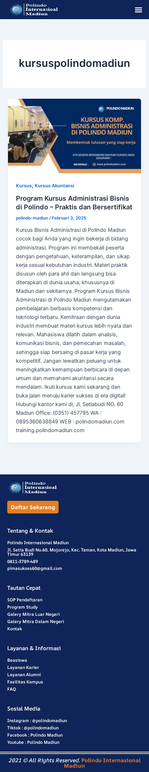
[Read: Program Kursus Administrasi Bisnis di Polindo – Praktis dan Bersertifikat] (74, 136)
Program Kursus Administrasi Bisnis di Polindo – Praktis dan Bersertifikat (74, 202)
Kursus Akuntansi (54, 185)
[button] (138, 10)
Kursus (24, 185)
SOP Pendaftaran (24, 600)
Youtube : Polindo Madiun (33, 742)
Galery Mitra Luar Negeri (33, 614)
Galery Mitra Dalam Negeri (35, 621)
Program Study (22, 607)
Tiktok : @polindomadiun (33, 728)
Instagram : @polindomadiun (37, 720)
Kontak (14, 629)
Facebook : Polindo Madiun (35, 735)
